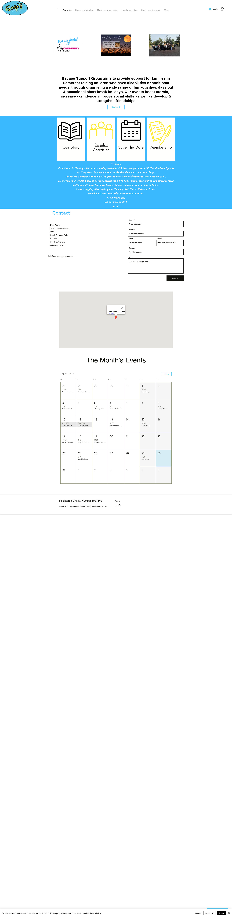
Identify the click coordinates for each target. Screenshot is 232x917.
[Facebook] (116, 505)
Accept (221, 913)
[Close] (229, 913)
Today (167, 374)
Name (131, 220)
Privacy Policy (95, 913)
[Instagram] (119, 505)
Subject (131, 248)
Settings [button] (198, 913)
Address (132, 229)
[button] (150, 10)
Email (131, 239)
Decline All (209, 913)
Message (132, 257)
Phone (159, 239)
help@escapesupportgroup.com (60, 256)
